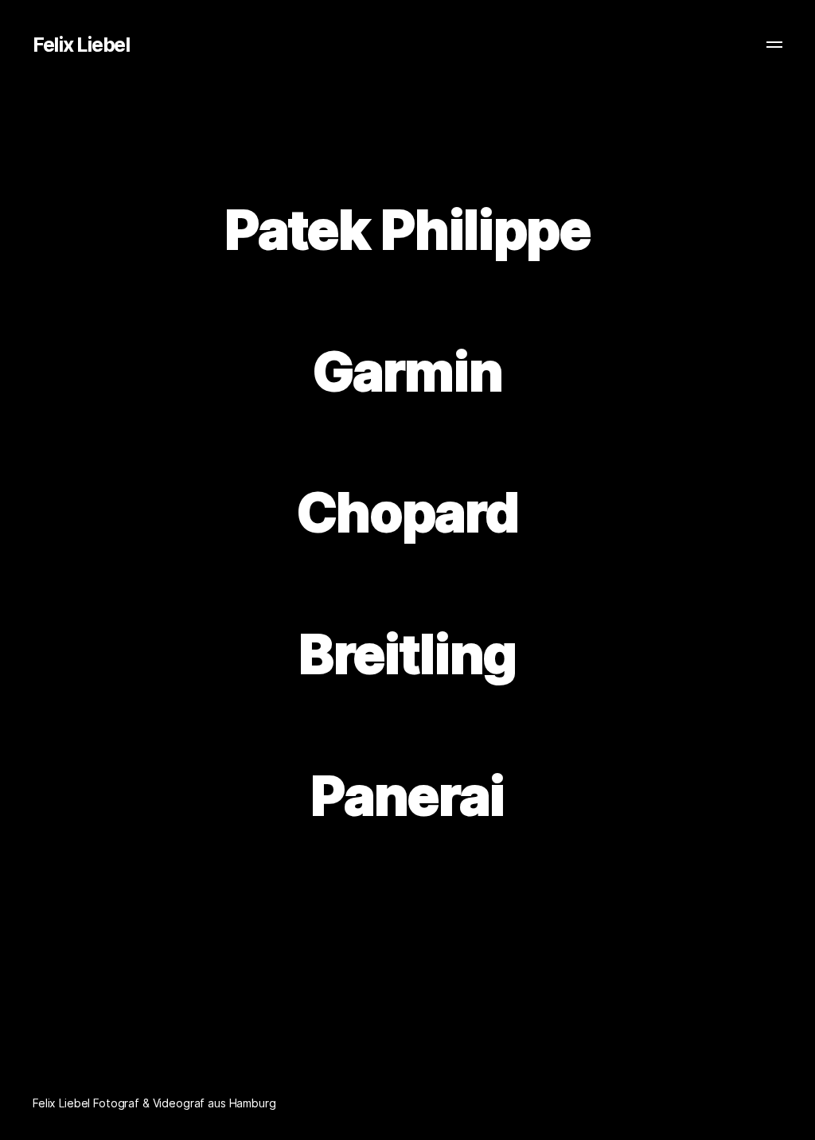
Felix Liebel (81, 45)
